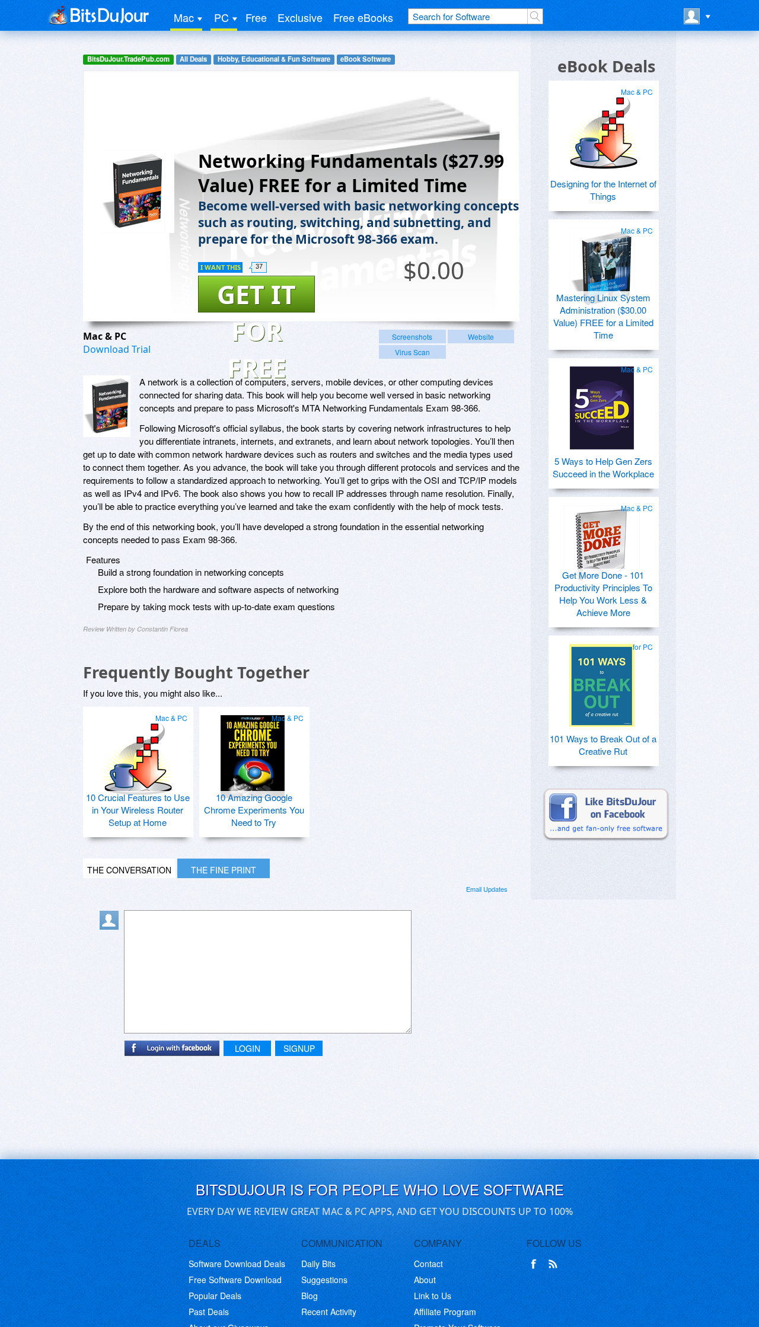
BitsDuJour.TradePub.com (128, 59)
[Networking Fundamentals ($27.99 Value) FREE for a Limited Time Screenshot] (106, 406)
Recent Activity (328, 1312)
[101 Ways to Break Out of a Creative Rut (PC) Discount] (601, 681)
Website (481, 336)
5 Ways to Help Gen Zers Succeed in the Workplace (603, 467)
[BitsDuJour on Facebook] (536, 1264)
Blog (309, 1296)
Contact (428, 1263)
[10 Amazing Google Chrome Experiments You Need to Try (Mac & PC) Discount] (252, 752)
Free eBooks (363, 17)
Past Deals (209, 1312)
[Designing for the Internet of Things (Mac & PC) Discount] (601, 126)
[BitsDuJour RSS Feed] (555, 1264)
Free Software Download (235, 1279)
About (425, 1279)
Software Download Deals (237, 1263)
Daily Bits (318, 1263)
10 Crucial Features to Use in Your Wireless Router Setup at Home (138, 809)
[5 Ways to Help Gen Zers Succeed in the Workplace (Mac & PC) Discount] (601, 403)
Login (247, 1048)
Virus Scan (412, 352)
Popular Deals (215, 1296)
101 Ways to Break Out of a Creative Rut (603, 744)
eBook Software (365, 59)
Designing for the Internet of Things (603, 189)
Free (256, 17)
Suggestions (324, 1279)
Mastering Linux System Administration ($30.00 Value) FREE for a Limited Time (603, 316)
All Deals (193, 59)
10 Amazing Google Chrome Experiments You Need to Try (254, 809)
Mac (184, 17)
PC (221, 17)
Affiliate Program (445, 1312)
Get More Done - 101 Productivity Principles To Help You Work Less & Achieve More (603, 593)
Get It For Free (256, 294)
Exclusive (300, 17)
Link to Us (432, 1296)
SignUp (299, 1048)
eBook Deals (606, 66)
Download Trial (117, 349)
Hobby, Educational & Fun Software (274, 59)
